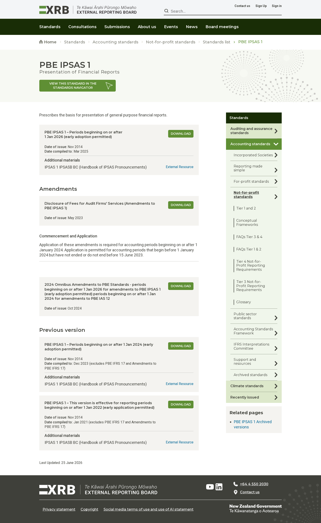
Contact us (242, 5)
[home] (98, 489)
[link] (77, 86)
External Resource (179, 167)
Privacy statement (59, 509)
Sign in (277, 5)
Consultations (82, 26)
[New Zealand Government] (255, 508)
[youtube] (209, 487)
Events (171, 26)
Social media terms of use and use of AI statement (148, 509)
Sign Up (261, 5)
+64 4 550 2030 (254, 484)
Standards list (216, 42)
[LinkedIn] (219, 487)
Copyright (89, 509)
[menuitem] (49, 24)
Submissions (117, 26)
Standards (74, 42)
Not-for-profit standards (170, 42)
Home (50, 42)
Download (181, 134)
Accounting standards (115, 42)
